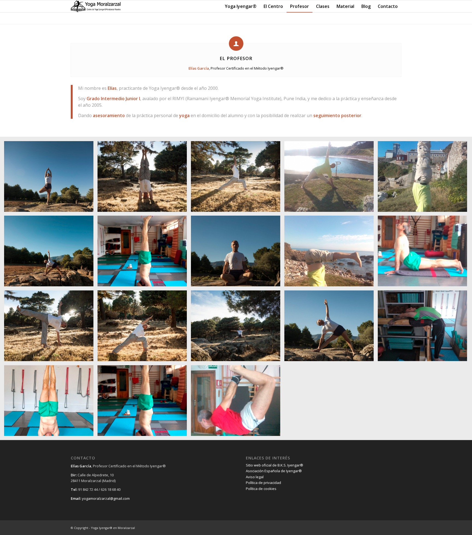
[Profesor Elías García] (51, 178)
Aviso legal (255, 476)
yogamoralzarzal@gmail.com (106, 498)
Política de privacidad (263, 482)
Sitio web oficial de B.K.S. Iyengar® (274, 465)
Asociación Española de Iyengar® (274, 470)
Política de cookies (261, 488)
